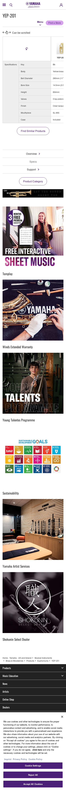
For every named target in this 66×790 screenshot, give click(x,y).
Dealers (6, 707)
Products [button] (7, 668)
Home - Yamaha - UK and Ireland (17, 657)
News (5, 684)
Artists (6, 691)
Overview (31, 154)
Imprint (7, 759)
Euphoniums (42, 660)
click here (37, 749)
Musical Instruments (43, 657)
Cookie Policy (35, 759)
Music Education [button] (10, 676)
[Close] (62, 716)
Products (30, 660)
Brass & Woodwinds (14, 660)
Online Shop (8, 699)
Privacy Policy (20, 759)
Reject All (33, 774)
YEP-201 (55, 660)
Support (31, 169)
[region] (33, 751)
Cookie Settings (33, 765)
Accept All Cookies (32, 784)
